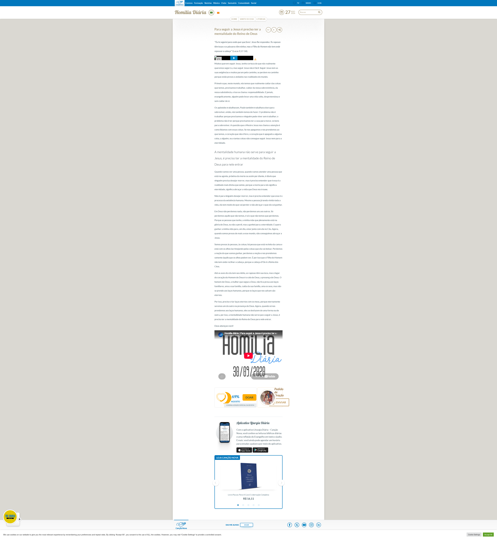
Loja (319, 3)
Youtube (304, 525)
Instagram (311, 525)
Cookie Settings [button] (474, 534)
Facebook (290, 525)
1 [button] (238, 505)
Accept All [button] (488, 534)
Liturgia (261, 19)
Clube (223, 3)
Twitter (297, 525)
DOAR (246, 525)
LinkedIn (319, 525)
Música (216, 3)
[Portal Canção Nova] (180, 3)
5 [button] (259, 505)
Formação (198, 3)
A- (274, 30)
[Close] (19, 519)
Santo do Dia (247, 19)
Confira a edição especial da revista (240, 405)
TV (298, 3)
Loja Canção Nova (227, 457)
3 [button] (248, 505)
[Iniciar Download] (255, 59)
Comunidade (244, 3)
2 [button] (243, 505)
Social (253, 3)
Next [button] (281, 483)
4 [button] (254, 505)
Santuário (232, 3)
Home (234, 19)
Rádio (308, 3)
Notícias (208, 3)
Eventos (189, 3)
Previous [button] (216, 483)
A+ (268, 30)
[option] (248, 482)
